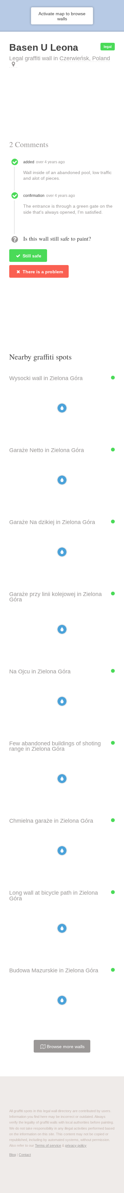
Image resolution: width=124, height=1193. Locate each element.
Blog (12, 1155)
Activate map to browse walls (62, 16)
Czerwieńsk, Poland (84, 58)
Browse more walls (65, 1046)
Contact (25, 1155)
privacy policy (75, 1145)
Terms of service (48, 1145)
